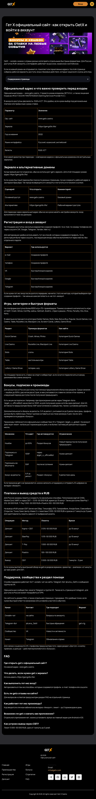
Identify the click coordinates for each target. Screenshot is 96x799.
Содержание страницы (19, 79)
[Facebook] (58, 777)
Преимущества (9, 769)
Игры (28, 765)
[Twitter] (72, 777)
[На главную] (48, 749)
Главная (5, 765)
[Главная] (11, 4)
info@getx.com (54, 770)
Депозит (6, 779)
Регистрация (8, 774)
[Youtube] (65, 777)
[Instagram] (79, 777)
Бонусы (29, 769)
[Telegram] (51, 777)
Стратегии (30, 774)
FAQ (27, 779)
